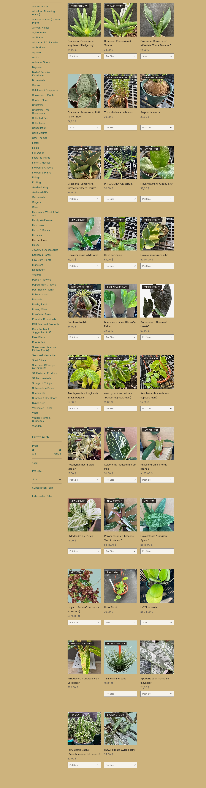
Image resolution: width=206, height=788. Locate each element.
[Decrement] (70, 63)
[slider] (33, 450)
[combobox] (84, 56)
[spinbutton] (84, 63)
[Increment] (98, 63)
